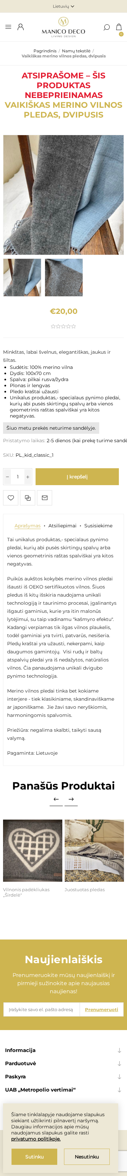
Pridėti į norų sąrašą (10, 497)
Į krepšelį (77, 477)
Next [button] (71, 799)
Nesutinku (87, 1157)
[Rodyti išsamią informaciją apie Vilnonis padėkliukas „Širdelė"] (32, 851)
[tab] (28, 526)
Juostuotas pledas (85, 889)
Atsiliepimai (62, 526)
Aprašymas (28, 526)
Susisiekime (98, 526)
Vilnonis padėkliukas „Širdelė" (26, 892)
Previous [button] (56, 799)
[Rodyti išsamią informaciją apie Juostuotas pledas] (94, 851)
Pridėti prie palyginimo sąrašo (27, 497)
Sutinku (34, 1157)
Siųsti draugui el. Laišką (44, 497)
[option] (22, 277)
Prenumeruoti (101, 1009)
